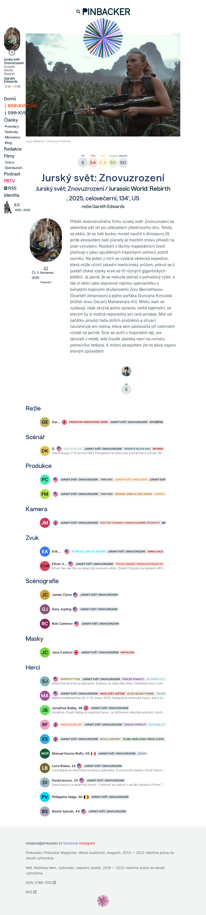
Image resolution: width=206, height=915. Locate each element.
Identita (11, 195)
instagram (87, 843)
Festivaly (11, 132)
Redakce (13, 149)
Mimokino (12, 137)
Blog (8, 143)
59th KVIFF (19, 112)
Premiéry (12, 126)
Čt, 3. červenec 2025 (43, 277)
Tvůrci (9, 162)
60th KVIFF (22, 105)
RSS (12, 188)
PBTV (9, 180)
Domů (10, 98)
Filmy (9, 156)
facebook (70, 843)
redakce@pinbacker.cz (44, 843)
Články (11, 120)
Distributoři (13, 168)
